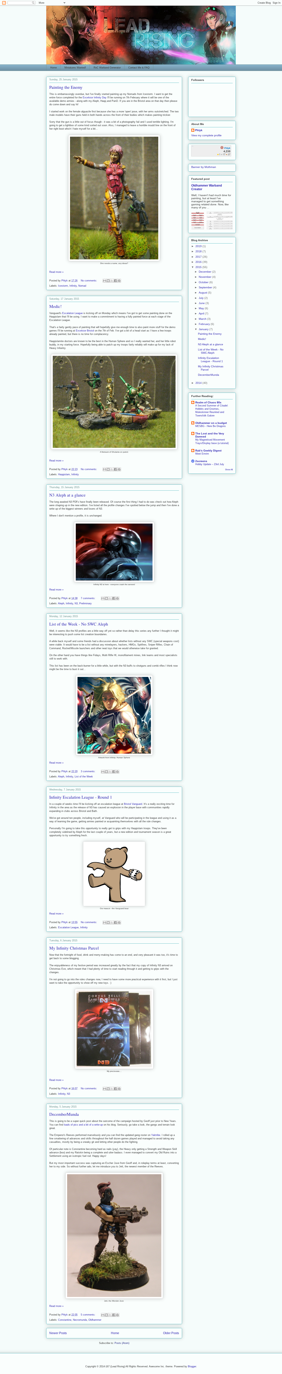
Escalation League (72, 313)
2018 (198, 251)
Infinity (73, 285)
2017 (198, 256)
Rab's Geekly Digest (208, 450)
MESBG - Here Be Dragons (210, 426)
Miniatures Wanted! (75, 67)
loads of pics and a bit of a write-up (83, 1124)
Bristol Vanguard (133, 804)
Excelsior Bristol (85, 330)
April (202, 313)
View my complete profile (206, 135)
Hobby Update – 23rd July (209, 464)
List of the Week (84, 776)
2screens (201, 461)
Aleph (61, 603)
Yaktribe (155, 1135)
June (202, 303)
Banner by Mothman (203, 167)
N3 (76, 603)
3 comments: (88, 771)
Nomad (82, 285)
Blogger (192, 1366)
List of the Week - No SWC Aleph (78, 624)
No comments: (89, 280)
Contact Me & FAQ (138, 67)
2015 (198, 267)
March (203, 318)
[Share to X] (112, 281)
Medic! (55, 306)
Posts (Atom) (122, 1343)
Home (53, 67)
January (204, 329)
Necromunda (80, 1319)
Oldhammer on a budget (211, 422)
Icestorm (63, 285)
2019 (198, 246)
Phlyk (198, 130)
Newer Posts (58, 1333)
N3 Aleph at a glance (67, 495)
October (204, 282)
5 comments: (88, 1314)
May (202, 308)
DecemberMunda (64, 1114)
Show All (229, 469)
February (205, 324)
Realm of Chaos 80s (208, 402)
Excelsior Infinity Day (94, 97)
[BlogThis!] (108, 281)
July (201, 297)
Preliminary (85, 603)
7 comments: (88, 598)
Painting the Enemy (65, 87)
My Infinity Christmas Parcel (74, 948)
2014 (198, 382)
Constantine (64, 1319)
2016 (198, 261)
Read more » (56, 272)
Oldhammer (94, 1319)
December (205, 271)
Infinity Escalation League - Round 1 (80, 797)
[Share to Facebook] (115, 281)
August (203, 292)
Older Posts (171, 1333)
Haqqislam (64, 474)
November (205, 276)
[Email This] (104, 281)
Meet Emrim (202, 453)
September (206, 287)
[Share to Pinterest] (119, 281)
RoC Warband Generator (107, 67)
